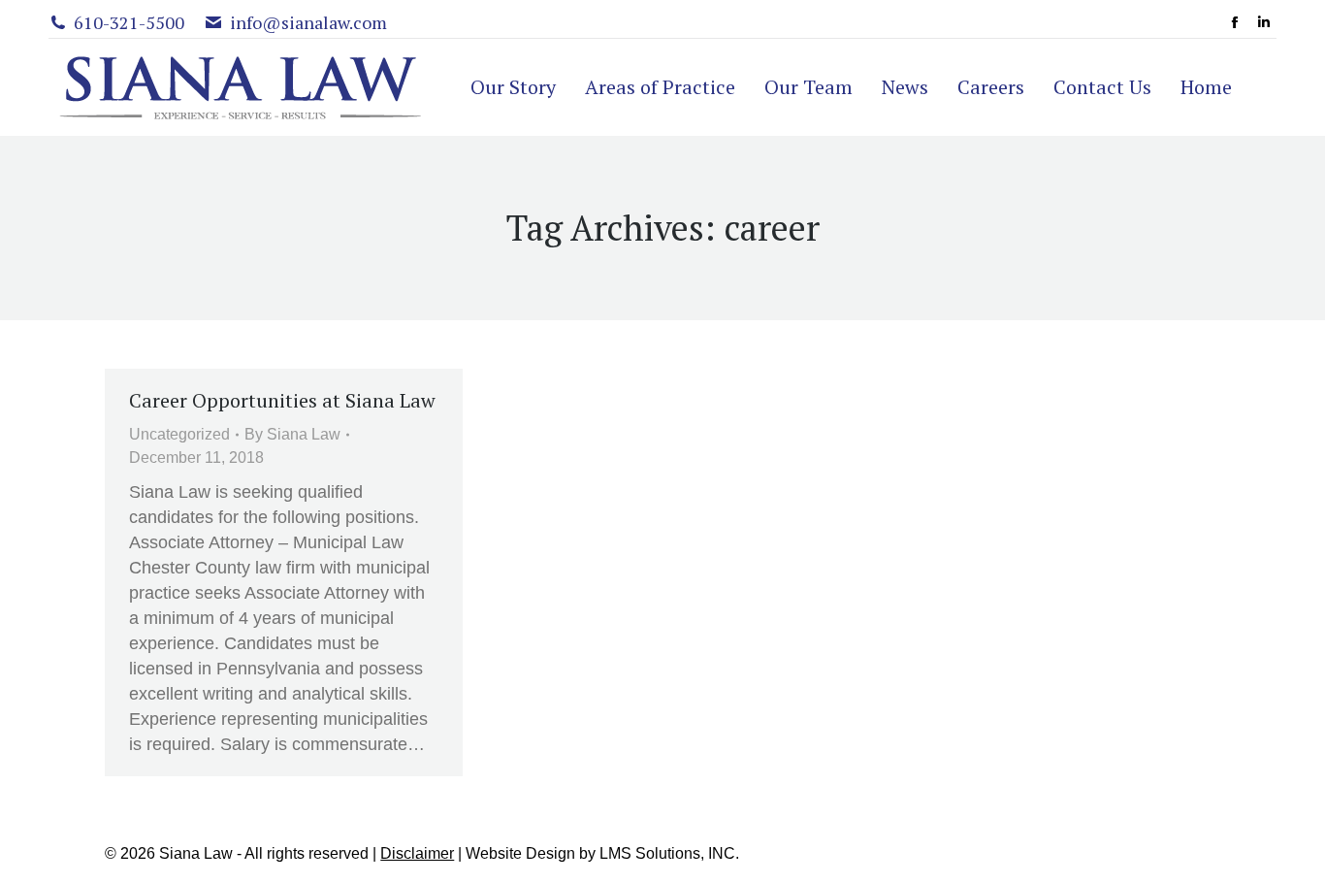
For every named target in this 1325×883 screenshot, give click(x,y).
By (292, 434)
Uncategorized (179, 434)
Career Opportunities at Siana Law (282, 400)
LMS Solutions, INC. (669, 853)
